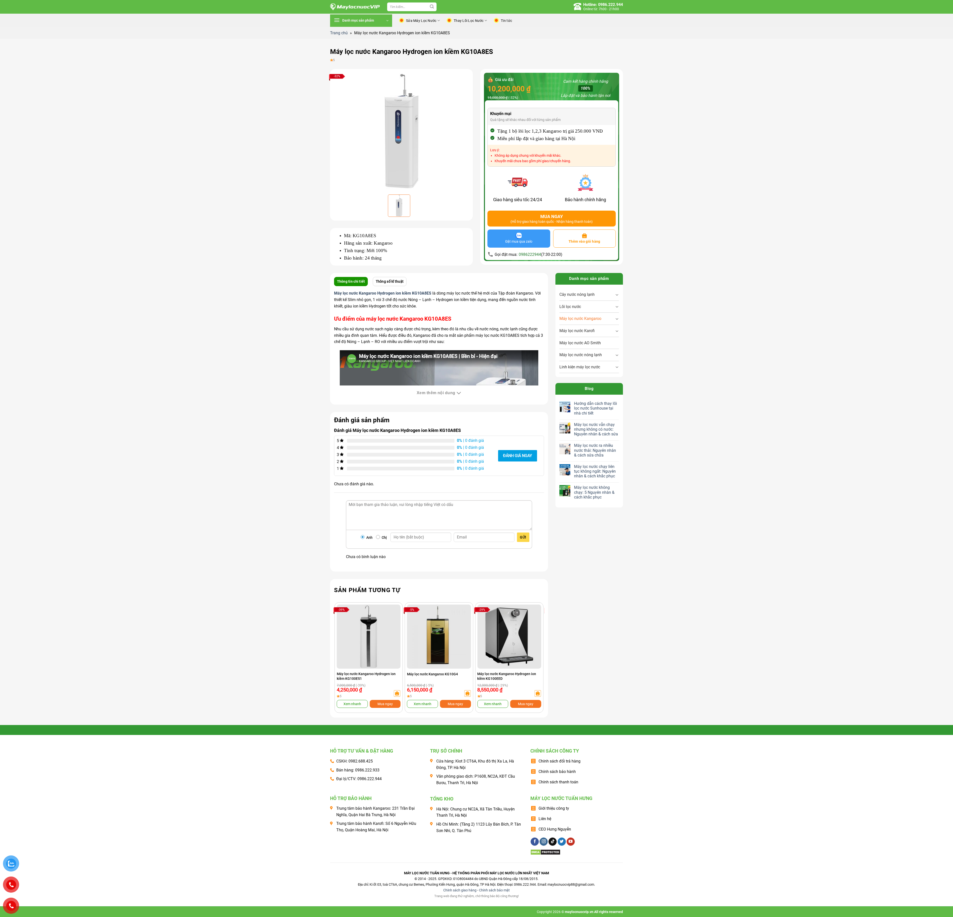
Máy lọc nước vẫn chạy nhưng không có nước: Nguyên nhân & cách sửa (596, 429)
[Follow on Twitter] (562, 842)
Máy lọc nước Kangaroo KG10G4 (432, 674)
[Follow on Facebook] (535, 842)
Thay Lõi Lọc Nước (469, 21)
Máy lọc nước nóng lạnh (580, 354)
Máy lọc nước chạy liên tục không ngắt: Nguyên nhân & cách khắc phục (595, 471)
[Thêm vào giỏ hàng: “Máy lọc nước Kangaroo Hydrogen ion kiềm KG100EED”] (537, 693)
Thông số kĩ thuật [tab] (390, 281)
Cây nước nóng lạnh (577, 294)
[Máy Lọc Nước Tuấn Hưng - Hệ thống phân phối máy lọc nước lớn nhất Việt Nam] (355, 7)
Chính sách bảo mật (494, 890)
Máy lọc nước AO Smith (580, 343)
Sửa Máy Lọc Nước (421, 21)
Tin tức (506, 21)
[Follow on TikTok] (552, 842)
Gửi (523, 537)
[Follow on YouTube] (571, 842)
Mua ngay (385, 704)
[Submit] (432, 7)
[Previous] (344, 647)
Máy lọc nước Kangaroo (580, 318)
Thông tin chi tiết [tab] (351, 281)
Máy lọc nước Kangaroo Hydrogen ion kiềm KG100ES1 (366, 676)
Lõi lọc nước (570, 306)
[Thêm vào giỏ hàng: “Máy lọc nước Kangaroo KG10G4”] (467, 693)
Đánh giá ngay (517, 455)
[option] (401, 131)
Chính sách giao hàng (459, 890)
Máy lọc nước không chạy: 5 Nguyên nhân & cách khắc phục (594, 492)
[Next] (533, 647)
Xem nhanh (352, 704)
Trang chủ (339, 33)
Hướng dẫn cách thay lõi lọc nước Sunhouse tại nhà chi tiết (595, 408)
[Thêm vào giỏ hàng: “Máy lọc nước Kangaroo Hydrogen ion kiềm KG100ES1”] (397, 693)
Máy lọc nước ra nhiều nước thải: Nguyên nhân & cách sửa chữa (595, 450)
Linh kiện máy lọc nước (579, 367)
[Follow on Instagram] (544, 842)
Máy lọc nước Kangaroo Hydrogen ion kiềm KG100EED (506, 676)
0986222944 (530, 254)
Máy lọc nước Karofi (577, 330)
